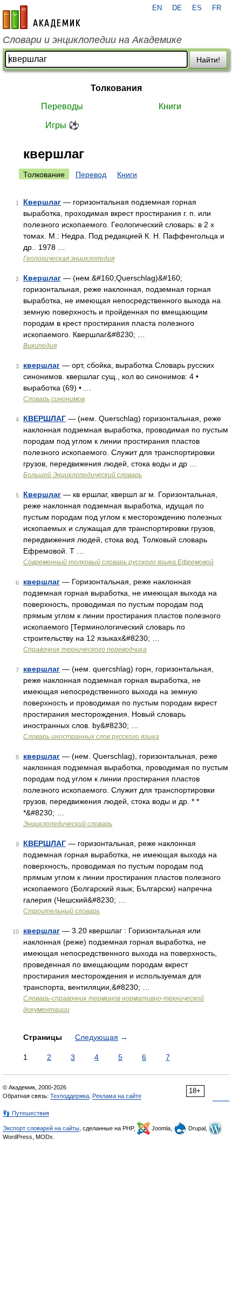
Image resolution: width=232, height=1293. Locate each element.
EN (157, 8)
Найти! (208, 59)
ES (197, 8)
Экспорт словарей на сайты (41, 1128)
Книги (170, 106)
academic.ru (41, 17)
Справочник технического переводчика (85, 649)
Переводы (62, 106)
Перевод (91, 174)
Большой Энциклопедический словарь (82, 475)
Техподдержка (69, 1096)
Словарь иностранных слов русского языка (91, 736)
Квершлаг (42, 202)
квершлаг (41, 365)
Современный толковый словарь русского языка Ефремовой (118, 562)
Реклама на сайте (116, 1096)
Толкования (116, 88)
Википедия (40, 346)
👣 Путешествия (26, 1113)
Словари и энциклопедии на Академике (92, 39)
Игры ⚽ (62, 125)
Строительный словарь (61, 911)
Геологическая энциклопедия (68, 258)
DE (177, 8)
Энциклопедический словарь (67, 824)
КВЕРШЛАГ (44, 418)
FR (216, 8)
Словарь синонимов (54, 399)
